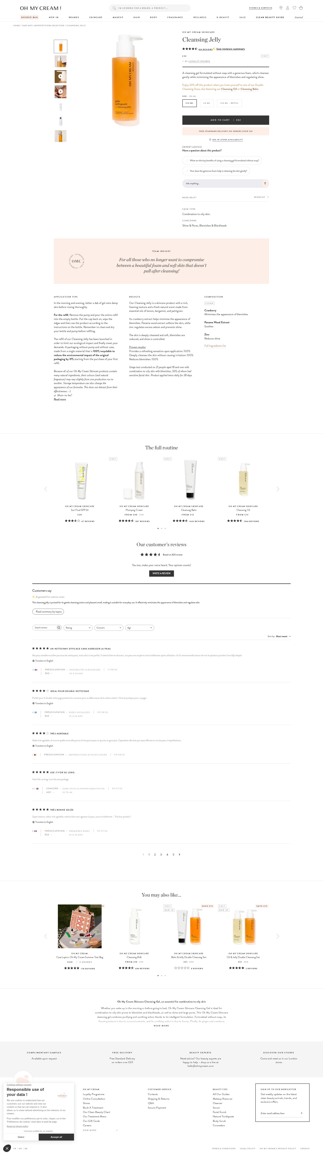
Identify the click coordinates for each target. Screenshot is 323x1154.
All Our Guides (221, 1094)
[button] (161, 602)
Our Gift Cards (91, 1121)
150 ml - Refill (229, 103)
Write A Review (162, 573)
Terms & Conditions (224, 1148)
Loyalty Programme (93, 1094)
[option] (60, 46)
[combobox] (78, 628)
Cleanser (217, 1103)
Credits (305, 1148)
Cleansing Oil (229, 89)
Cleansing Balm (249, 89)
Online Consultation (94, 1099)
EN (20, 1148)
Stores (86, 1103)
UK (26, 1148)
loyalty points (199, 61)
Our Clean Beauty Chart (96, 1112)
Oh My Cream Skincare (198, 32)
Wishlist (259, 197)
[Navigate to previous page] (143, 854)
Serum (216, 1108)
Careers (87, 1125)
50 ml (206, 103)
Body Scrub (219, 1121)
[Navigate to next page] (179, 854)
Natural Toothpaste (223, 1116)
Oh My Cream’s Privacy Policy (278, 1148)
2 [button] (161, 528)
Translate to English (44, 660)
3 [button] (165, 528)
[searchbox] (44, 627)
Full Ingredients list (215, 346)
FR (14, 1148)
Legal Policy (247, 1148)
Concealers (219, 1125)
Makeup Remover (222, 1099)
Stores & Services (260, 8)
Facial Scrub (219, 1112)
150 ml (190, 103)
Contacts (153, 1094)
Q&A (151, 1103)
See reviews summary (230, 49)
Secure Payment (157, 1108)
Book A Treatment (93, 1108)
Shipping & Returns (159, 1099)
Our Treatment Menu (94, 1116)
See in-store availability (227, 139)
